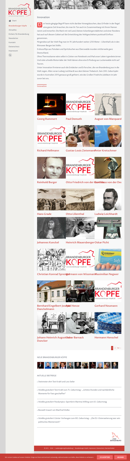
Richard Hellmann (48, 150)
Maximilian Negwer (107, 274)
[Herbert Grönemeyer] (77, 365)
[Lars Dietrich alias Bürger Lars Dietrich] (40, 365)
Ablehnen (120, 457)
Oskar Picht (102, 242)
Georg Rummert (47, 119)
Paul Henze (72, 306)
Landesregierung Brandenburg (64, 448)
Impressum (92, 448)
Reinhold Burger (47, 182)
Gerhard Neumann (106, 306)
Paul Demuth (74, 119)
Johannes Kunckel (48, 242)
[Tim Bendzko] (92, 365)
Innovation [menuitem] (42, 86)
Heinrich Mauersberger (80, 242)
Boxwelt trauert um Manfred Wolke (54, 410)
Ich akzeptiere (105, 457)
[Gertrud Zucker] (107, 365)
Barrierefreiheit (109, 448)
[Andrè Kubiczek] (55, 365)
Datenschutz (100, 448)
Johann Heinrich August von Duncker (54, 339)
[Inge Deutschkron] (62, 365)
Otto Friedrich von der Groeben (85, 182)
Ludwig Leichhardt (106, 214)
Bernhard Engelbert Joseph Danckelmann (53, 307)
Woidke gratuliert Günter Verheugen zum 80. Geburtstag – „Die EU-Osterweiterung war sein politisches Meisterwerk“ (79, 420)
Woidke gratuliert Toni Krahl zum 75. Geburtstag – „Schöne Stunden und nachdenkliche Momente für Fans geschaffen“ (76, 392)
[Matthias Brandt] (70, 365)
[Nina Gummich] (47, 365)
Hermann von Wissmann (81, 274)
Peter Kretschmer (106, 150)
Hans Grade (44, 214)
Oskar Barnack (75, 337)
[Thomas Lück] (99, 365)
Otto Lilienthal (75, 214)
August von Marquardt (109, 119)
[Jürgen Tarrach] (114, 365)
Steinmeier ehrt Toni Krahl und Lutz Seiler (56, 381)
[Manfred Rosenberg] (85, 365)
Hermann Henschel (106, 337)
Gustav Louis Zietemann (81, 150)
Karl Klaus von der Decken (111, 182)
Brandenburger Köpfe (81, 448)
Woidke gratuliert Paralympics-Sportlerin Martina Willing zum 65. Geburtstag (72, 402)
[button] (20, 55)
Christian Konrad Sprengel (53, 274)
